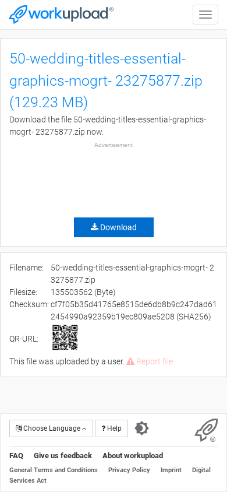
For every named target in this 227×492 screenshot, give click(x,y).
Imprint (171, 470)
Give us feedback (63, 455)
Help (113, 428)
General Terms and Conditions (53, 470)
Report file (153, 361)
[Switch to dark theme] (142, 428)
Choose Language (52, 428)
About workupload (132, 455)
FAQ (16, 455)
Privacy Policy (129, 470)
